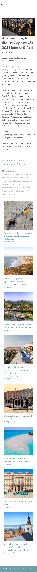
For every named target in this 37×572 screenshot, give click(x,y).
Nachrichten (10, 171)
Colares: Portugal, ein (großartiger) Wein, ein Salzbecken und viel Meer (15, 282)
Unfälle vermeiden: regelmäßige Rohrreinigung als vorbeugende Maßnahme (18, 236)
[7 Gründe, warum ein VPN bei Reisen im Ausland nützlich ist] (18, 454)
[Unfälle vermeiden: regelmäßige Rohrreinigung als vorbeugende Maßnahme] (18, 228)
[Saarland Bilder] (5, 4)
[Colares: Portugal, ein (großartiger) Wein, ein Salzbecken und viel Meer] (18, 274)
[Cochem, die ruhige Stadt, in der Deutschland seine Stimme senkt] (18, 320)
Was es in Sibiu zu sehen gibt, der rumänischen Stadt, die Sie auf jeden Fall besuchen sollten (18, 547)
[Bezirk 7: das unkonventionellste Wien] (18, 497)
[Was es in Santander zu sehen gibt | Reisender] (18, 411)
